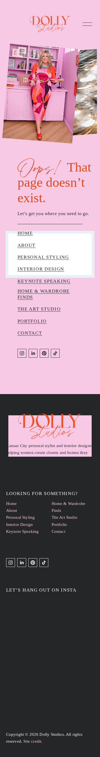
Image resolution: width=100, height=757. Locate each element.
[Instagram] (22, 353)
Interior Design (41, 269)
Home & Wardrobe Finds (69, 507)
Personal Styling (43, 257)
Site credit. (32, 741)
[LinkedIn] (33, 353)
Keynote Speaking (44, 281)
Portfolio (32, 321)
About (27, 245)
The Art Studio (39, 309)
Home (25, 233)
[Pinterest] (44, 353)
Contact (30, 333)
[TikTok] (55, 353)
